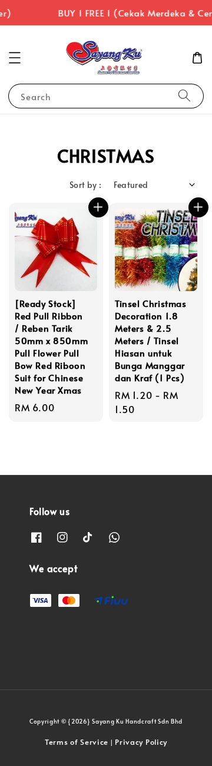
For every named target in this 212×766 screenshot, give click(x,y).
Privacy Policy (141, 742)
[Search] (184, 95)
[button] (15, 58)
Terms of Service (76, 742)
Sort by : (85, 184)
